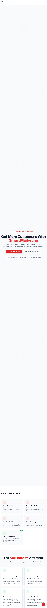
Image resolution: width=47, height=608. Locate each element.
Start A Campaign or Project (32, 251)
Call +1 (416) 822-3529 (15, 251)
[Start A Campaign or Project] (43, 604)
